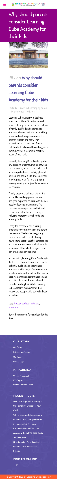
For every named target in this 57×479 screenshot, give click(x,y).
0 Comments (17, 111)
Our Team (17, 357)
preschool (14, 307)
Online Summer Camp (23, 384)
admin (44, 107)
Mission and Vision (21, 352)
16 (31, 111)
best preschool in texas (26, 303)
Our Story (17, 347)
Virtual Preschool (21, 376)
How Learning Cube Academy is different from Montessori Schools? (27, 446)
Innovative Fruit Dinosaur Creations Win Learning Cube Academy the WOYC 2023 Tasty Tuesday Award (28, 431)
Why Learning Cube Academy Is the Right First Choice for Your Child (27, 405)
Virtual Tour (18, 362)
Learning (32, 107)
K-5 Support (18, 380)
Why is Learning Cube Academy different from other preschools (27, 417)
